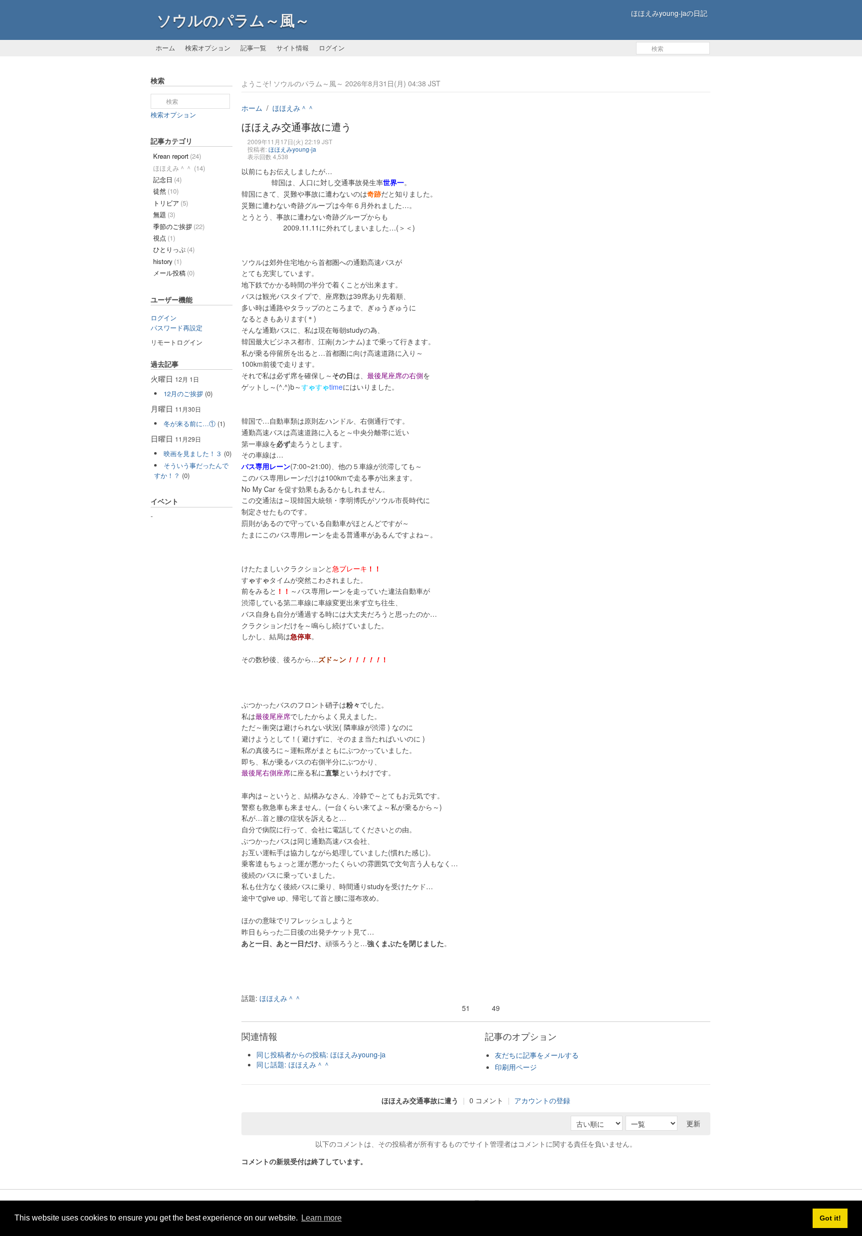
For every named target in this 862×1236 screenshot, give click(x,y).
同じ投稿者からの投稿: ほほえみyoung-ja (321, 1054)
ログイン (332, 47)
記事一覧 (253, 47)
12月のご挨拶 (183, 393)
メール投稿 (174, 272)
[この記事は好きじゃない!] (486, 1008)
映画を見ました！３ (193, 453)
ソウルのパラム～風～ (233, 19)
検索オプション (207, 47)
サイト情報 (292, 47)
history (167, 261)
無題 (164, 214)
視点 (164, 238)
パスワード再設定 (177, 327)
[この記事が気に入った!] (456, 1008)
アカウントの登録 (542, 1100)
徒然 (166, 191)
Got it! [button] (830, 1218)
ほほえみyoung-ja (292, 149)
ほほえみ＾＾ (293, 108)
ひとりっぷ (174, 249)
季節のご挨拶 (179, 226)
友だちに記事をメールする (537, 1055)
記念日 (167, 179)
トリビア (170, 203)
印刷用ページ (516, 1067)
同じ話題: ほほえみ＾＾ (293, 1064)
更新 (693, 1123)
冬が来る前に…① (190, 423)
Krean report (177, 156)
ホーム (165, 47)
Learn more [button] (321, 1218)
